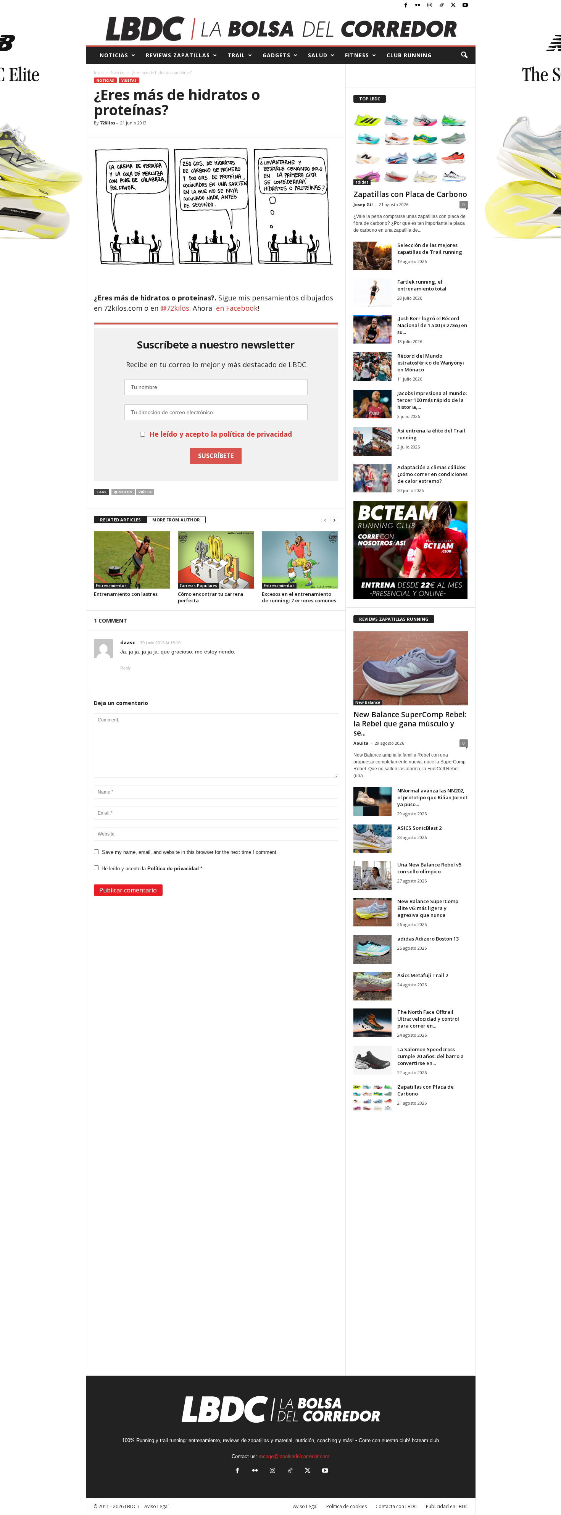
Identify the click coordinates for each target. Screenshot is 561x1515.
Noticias (117, 72)
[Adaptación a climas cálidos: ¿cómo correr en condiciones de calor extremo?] (372, 478)
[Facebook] (406, 5)
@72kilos (173, 308)
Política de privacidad (173, 868)
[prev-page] (325, 520)
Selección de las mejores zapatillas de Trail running (429, 248)
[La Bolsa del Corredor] (281, 28)
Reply (125, 668)
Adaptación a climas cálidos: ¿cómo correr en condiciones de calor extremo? (432, 474)
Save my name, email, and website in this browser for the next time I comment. (190, 852)
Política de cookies (346, 1506)
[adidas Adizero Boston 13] (372, 949)
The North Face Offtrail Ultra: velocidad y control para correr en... (428, 1018)
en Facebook (237, 308)
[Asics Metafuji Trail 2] (372, 986)
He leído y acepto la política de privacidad (220, 434)
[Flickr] (417, 5)
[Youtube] (465, 5)
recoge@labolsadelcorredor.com (294, 1456)
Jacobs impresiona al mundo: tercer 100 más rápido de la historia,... (432, 400)
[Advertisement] (410, 1250)
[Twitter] (453, 5)
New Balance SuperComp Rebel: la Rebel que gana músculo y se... (409, 724)
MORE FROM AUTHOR (176, 520)
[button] (464, 55)
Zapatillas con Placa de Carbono (410, 194)
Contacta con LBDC (396, 1506)
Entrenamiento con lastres (126, 594)
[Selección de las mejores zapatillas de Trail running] (372, 256)
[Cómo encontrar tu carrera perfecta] (216, 560)
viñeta (145, 491)
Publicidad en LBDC (447, 1506)
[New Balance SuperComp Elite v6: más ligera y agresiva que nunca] (372, 912)
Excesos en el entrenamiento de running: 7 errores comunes (299, 597)
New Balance (367, 702)
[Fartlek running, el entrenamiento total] (372, 292)
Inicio (98, 72)
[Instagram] (429, 5)
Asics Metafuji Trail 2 (422, 975)
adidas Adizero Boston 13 (428, 938)
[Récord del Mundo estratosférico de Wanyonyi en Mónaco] (372, 366)
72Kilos (107, 123)
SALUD (317, 55)
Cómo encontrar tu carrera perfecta (210, 597)
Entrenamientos (111, 585)
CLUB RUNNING (409, 55)
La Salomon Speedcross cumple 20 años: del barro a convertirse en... (430, 1056)
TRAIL (236, 55)
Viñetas (129, 80)
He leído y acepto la (152, 868)
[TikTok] (441, 5)
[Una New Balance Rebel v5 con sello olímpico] (372, 875)
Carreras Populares (198, 585)
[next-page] (334, 520)
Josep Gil (363, 204)
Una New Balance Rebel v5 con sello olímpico (429, 868)
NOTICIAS (114, 55)
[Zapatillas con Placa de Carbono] (410, 148)
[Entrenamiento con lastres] (132, 560)
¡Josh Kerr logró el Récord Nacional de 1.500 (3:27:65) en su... (432, 325)
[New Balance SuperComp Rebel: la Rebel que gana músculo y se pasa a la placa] (410, 668)
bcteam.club (425, 1440)
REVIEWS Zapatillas (178, 55)
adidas (362, 182)
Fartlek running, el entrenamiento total (422, 285)
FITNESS (357, 55)
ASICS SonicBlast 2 (419, 827)
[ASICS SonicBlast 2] (372, 838)
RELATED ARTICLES (120, 520)
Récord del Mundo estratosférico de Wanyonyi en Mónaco (430, 362)
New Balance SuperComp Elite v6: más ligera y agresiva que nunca (427, 908)
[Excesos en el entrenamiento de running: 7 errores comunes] (300, 560)
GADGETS (276, 55)
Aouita (361, 743)
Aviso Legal (305, 1506)
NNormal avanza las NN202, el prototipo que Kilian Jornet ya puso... (432, 797)
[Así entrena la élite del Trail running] (372, 441)
